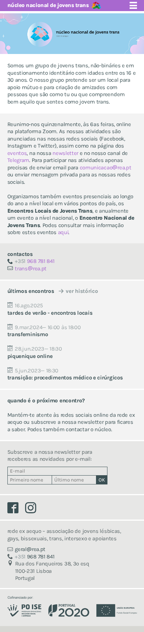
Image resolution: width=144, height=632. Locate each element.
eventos (17, 153)
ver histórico (82, 291)
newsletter (65, 153)
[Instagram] (33, 509)
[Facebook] (16, 509)
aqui (63, 232)
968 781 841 (34, 261)
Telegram (18, 160)
